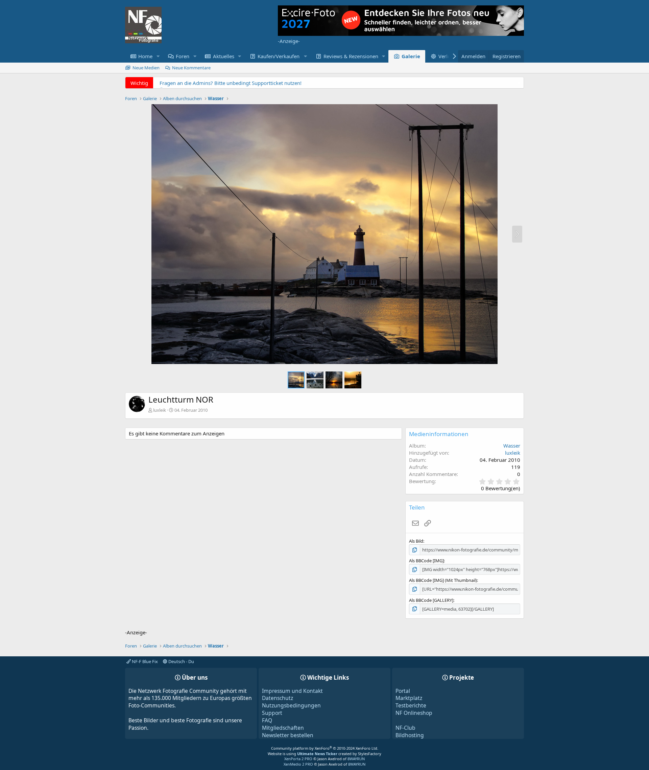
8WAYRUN (356, 758)
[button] (158, 56)
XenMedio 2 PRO (298, 764)
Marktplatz (408, 698)
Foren (182, 56)
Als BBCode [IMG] (426, 561)
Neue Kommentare (191, 68)
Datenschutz (277, 698)
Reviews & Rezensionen (350, 56)
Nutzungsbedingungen (291, 705)
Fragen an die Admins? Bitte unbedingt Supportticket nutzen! (231, 83)
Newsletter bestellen (287, 735)
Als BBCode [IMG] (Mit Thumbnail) (443, 580)
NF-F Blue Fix (144, 661)
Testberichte (410, 705)
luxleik (159, 410)
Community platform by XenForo (324, 748)
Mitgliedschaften (283, 727)
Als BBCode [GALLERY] (431, 600)
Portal (402, 691)
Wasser (511, 445)
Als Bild (416, 541)
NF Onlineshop (413, 713)
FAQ (267, 720)
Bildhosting (409, 735)
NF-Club (405, 727)
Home (145, 56)
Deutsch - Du (180, 661)
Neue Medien (146, 68)
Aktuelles (223, 56)
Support (272, 713)
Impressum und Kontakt (292, 691)
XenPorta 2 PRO (298, 758)
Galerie (411, 56)
